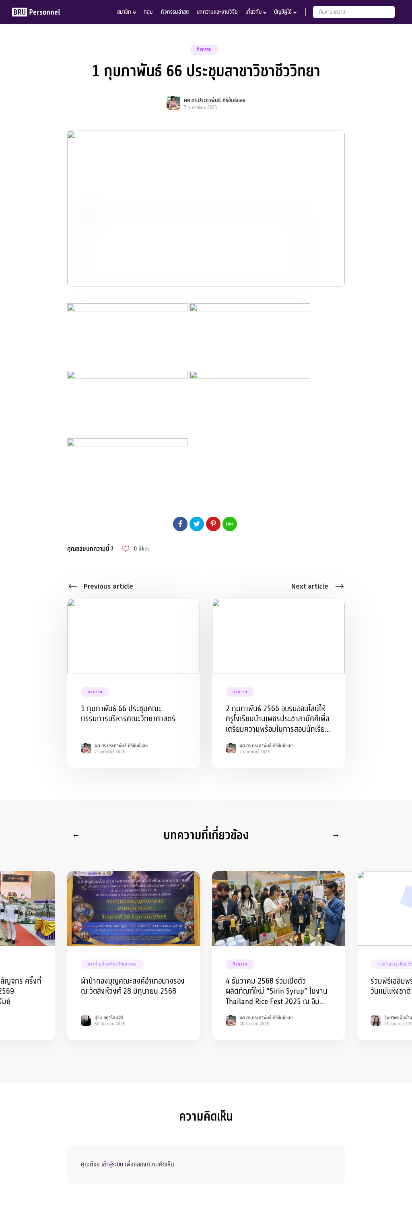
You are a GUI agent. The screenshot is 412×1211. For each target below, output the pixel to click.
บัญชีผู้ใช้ (283, 12)
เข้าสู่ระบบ (112, 1164)
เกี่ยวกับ (253, 12)
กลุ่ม (148, 12)
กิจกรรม (204, 49)
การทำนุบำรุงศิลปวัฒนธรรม (112, 964)
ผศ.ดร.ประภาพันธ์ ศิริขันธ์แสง (214, 100)
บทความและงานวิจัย (217, 12)
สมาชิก (124, 12)
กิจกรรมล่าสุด (175, 12)
